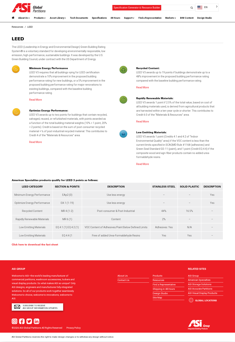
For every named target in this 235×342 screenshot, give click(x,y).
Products (39, 18)
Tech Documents (79, 18)
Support (128, 18)
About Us (23, 18)
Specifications (99, 18)
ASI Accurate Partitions (200, 288)
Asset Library (57, 18)
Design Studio (204, 18)
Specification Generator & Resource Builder (137, 7)
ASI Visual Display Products (202, 293)
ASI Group (193, 275)
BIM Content (187, 18)
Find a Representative (150, 18)
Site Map (157, 297)
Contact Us (123, 280)
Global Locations (206, 300)
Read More (35, 99)
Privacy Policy (73, 327)
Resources (158, 280)
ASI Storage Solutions (199, 284)
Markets (169, 18)
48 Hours (115, 18)
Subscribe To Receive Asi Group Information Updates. (40, 306)
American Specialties (199, 280)
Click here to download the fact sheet (35, 244)
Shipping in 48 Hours (164, 289)
